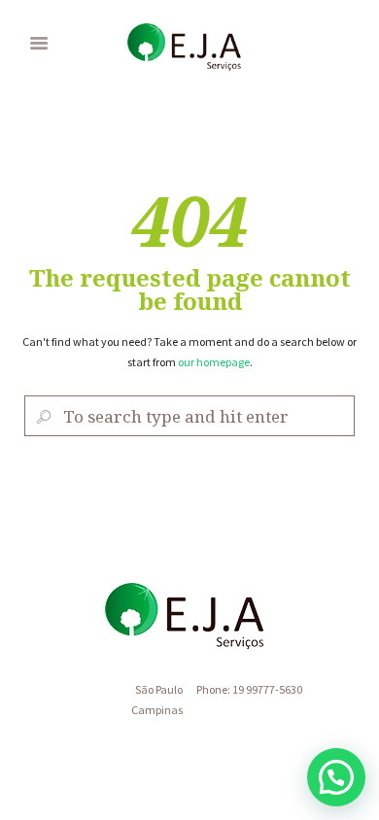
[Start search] (41, 416)
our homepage (214, 362)
